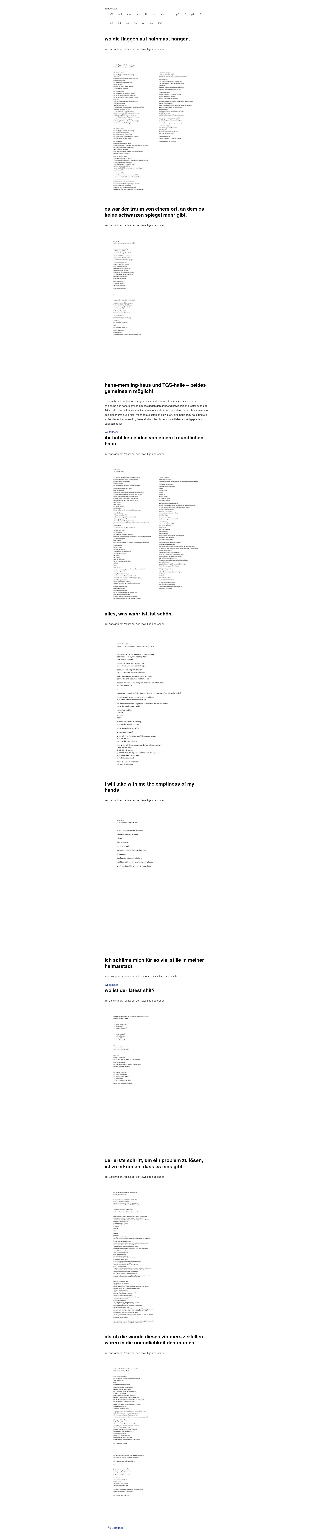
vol (135, 22)
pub (120, 22)
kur (154, 14)
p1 (170, 14)
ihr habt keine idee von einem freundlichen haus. (154, 440)
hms (138, 14)
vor (143, 22)
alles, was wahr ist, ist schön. (139, 613)
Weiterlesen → (113, 432)
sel (127, 22)
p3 (185, 14)
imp (160, 22)
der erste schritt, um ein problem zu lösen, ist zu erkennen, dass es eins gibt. (154, 1163)
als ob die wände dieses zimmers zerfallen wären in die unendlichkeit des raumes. (154, 1339)
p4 (192, 14)
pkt (111, 22)
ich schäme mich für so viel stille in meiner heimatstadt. (154, 962)
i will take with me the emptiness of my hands (149, 786)
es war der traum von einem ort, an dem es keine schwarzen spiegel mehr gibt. (154, 211)
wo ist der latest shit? (130, 990)
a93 (111, 14)
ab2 (120, 14)
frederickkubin (112, 8)
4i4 (151, 22)
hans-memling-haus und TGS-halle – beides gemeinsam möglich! (155, 387)
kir (146, 14)
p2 (177, 14)
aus (129, 14)
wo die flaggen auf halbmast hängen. (147, 38)
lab (162, 14)
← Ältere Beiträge (114, 1527)
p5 (200, 14)
